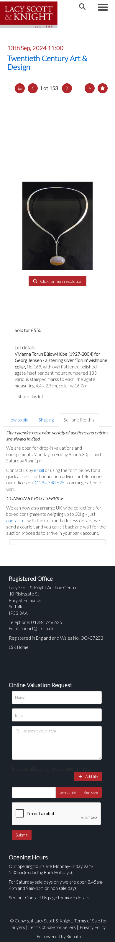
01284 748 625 (49, 482)
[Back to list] (20, 88)
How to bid (18, 419)
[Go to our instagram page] (76, 396)
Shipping (46, 419)
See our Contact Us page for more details (49, 897)
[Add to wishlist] (103, 88)
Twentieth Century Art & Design (47, 62)
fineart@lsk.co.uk (37, 628)
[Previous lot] (33, 88)
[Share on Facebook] (52, 396)
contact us (16, 520)
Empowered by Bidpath (59, 936)
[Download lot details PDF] (90, 88)
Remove (90, 792)
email (39, 470)
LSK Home (19, 647)
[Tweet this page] (64, 396)
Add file (91, 776)
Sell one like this (79, 419)
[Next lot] (67, 88)
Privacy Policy (93, 927)
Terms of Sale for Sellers (52, 927)
